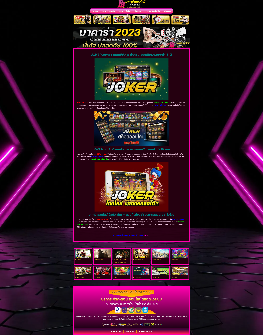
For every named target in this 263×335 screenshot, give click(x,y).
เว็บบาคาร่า (139, 11)
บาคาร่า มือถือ (124, 11)
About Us (130, 331)
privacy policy (145, 331)
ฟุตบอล (174, 277)
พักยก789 (98, 277)
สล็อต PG (117, 277)
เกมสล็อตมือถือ (153, 11)
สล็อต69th (175, 260)
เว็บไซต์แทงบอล (79, 277)
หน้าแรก (95, 11)
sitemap (167, 11)
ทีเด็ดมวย (78, 260)
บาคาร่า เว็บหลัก (108, 11)
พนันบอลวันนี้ (156, 277)
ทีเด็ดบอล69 (137, 277)
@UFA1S (147, 235)
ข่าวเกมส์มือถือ (157, 260)
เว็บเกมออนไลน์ (99, 260)
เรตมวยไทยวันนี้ (138, 260)
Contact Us (116, 331)
